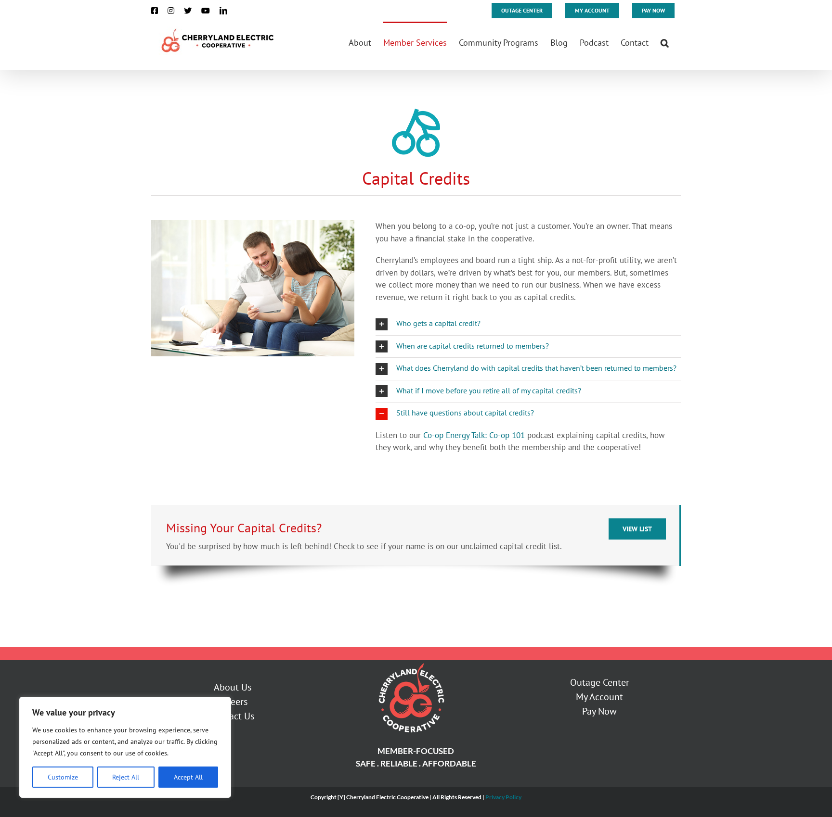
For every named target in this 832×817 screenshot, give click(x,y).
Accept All (188, 777)
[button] (665, 42)
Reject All (125, 777)
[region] (125, 747)
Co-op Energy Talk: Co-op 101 (474, 435)
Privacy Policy (503, 797)
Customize (63, 777)
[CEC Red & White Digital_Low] (410, 663)
